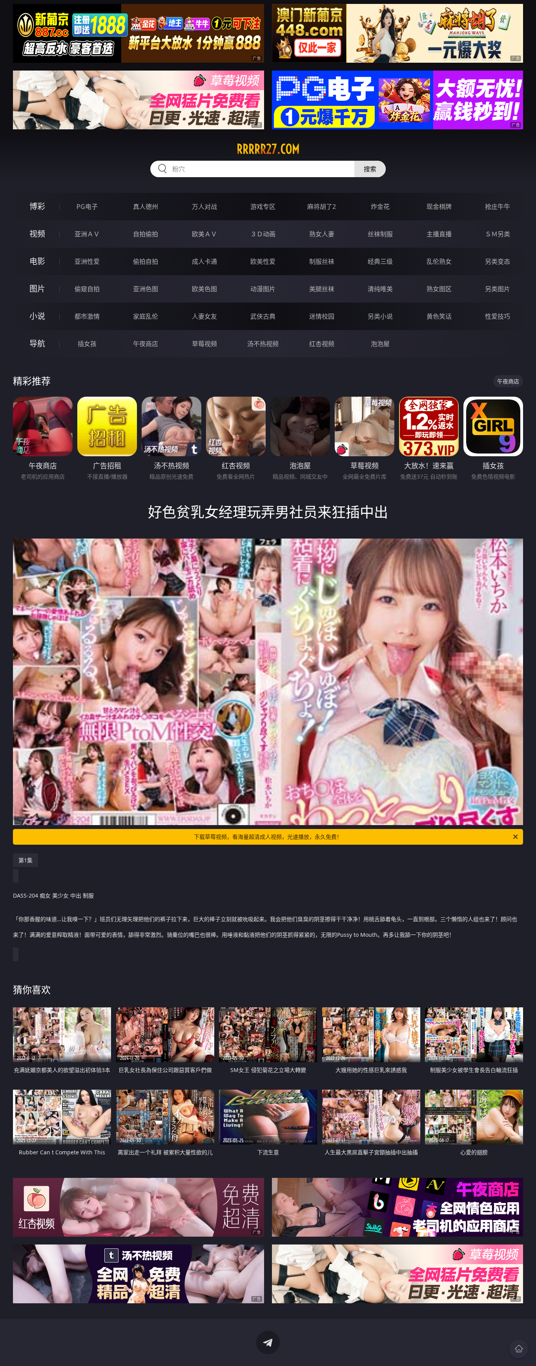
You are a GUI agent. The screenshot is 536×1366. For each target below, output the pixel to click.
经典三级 (380, 261)
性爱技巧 (497, 316)
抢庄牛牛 (497, 206)
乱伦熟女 (439, 261)
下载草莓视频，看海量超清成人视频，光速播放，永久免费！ (268, 836)
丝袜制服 (380, 234)
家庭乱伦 (145, 316)
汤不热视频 (263, 343)
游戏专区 (262, 206)
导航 (37, 343)
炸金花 (380, 206)
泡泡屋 (380, 343)
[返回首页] (518, 1348)
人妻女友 (204, 316)
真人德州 (145, 206)
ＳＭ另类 (497, 234)
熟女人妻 (321, 234)
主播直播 (439, 234)
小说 (37, 316)
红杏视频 (321, 343)
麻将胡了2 (321, 206)
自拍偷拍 (145, 234)
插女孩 (87, 343)
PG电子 (87, 206)
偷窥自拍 (87, 289)
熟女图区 (439, 289)
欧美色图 (204, 289)
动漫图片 (262, 289)
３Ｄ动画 (262, 234)
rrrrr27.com (268, 149)
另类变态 (497, 261)
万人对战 (204, 206)
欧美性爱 (262, 261)
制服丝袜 (321, 261)
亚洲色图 (145, 289)
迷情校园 (321, 316)
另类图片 (497, 289)
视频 (37, 234)
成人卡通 (204, 261)
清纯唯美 (380, 289)
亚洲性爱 (87, 261)
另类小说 (380, 316)
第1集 (25, 860)
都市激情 (87, 316)
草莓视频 (204, 343)
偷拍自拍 (145, 261)
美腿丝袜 (321, 289)
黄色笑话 (439, 316)
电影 (37, 261)
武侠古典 (262, 316)
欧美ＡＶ (204, 234)
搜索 (370, 169)
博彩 (37, 206)
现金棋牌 (439, 206)
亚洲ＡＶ (87, 234)
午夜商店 (145, 343)
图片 (37, 288)
